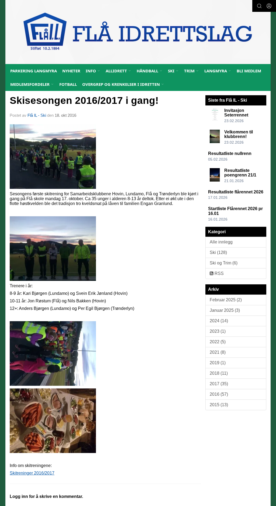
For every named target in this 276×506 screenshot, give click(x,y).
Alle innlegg (221, 242)
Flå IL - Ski (36, 115)
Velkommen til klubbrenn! (238, 134)
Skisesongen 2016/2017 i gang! (84, 100)
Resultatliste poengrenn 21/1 (240, 173)
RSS (218, 273)
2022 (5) (218, 341)
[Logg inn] (269, 6)
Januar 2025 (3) (225, 310)
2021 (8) (218, 352)
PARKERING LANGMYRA (33, 70)
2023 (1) (218, 331)
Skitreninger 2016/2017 (32, 473)
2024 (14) (219, 321)
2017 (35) (219, 383)
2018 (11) (219, 373)
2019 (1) (218, 362)
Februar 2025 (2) (226, 300)
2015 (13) (219, 404)
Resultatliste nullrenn (229, 153)
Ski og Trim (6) (223, 263)
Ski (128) (218, 252)
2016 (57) (219, 394)
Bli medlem (249, 70)
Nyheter (71, 70)
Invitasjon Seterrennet (236, 113)
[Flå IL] (138, 32)
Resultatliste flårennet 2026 (235, 192)
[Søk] (259, 6)
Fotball (68, 84)
